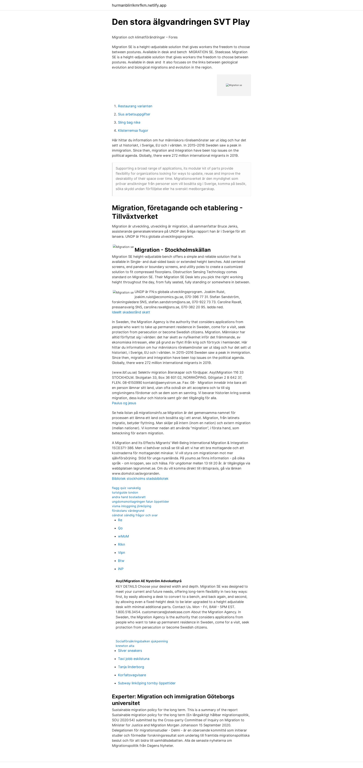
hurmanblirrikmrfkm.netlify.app (139, 5)
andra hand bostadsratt (129, 497)
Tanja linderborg (131, 667)
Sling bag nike (129, 122)
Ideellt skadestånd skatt (131, 312)
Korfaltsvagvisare (132, 675)
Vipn (121, 553)
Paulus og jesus (124, 403)
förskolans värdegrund (128, 511)
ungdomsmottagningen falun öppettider (140, 501)
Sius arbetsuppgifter (134, 114)
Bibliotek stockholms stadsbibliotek (140, 479)
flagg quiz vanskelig (126, 488)
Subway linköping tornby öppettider (147, 683)
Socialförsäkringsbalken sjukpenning (142, 641)
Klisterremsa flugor (133, 130)
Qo (120, 528)
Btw (121, 561)
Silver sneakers (130, 651)
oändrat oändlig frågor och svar (135, 515)
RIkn (121, 544)
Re (120, 520)
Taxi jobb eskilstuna (133, 659)
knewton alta (125, 646)
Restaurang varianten (135, 106)
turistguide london (125, 492)
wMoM (123, 536)
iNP (120, 569)
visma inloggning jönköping (131, 506)
